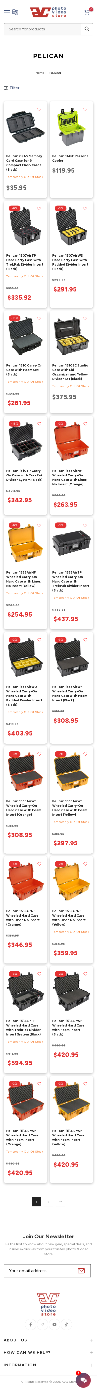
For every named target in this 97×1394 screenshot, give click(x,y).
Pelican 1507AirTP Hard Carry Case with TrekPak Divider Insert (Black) (24, 262)
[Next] (60, 1201)
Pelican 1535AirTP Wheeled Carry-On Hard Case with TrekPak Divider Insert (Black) (70, 581)
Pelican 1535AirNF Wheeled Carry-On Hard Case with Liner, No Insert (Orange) (69, 477)
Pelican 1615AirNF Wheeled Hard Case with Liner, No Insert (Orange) (23, 918)
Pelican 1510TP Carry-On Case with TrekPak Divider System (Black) (24, 475)
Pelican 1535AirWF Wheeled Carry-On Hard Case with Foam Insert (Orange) (23, 808)
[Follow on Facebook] (30, 1324)
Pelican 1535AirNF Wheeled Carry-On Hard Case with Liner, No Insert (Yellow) (23, 579)
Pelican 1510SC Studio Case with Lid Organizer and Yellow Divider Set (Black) (70, 372)
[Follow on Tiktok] (66, 1324)
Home (40, 72)
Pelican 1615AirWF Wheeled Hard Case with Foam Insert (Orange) (22, 1137)
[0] (87, 12)
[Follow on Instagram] (42, 1324)
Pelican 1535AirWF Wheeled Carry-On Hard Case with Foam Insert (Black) (69, 693)
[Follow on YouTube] (54, 1324)
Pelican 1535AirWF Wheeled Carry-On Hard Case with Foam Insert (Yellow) (69, 808)
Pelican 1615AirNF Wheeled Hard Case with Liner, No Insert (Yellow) (69, 918)
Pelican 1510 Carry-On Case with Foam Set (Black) (24, 369)
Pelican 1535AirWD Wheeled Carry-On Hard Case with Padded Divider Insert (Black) (24, 696)
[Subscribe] (81, 1270)
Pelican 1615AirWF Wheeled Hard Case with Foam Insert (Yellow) (68, 1137)
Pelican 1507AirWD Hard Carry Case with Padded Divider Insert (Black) (70, 262)
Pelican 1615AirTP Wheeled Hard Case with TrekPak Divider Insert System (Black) (23, 1027)
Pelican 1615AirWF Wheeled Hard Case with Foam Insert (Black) (68, 1027)
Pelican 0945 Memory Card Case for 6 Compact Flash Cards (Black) (24, 163)
